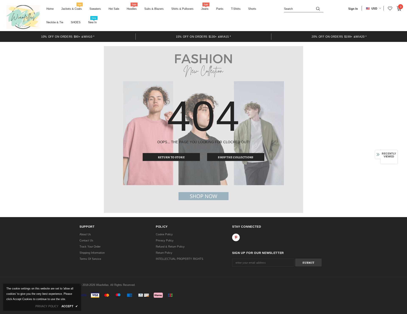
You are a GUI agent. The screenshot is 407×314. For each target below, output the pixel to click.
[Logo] (23, 17)
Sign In (353, 8)
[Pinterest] (236, 237)
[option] (68, 36)
